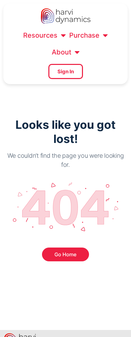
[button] (44, 35)
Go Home (65, 254)
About (61, 52)
